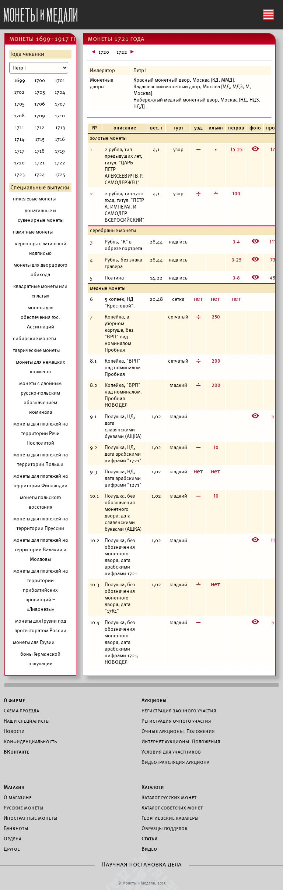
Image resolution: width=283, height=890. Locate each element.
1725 (60, 174)
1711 (19, 127)
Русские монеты (23, 808)
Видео (149, 849)
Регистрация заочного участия (179, 710)
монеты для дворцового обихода (40, 270)
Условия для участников (171, 752)
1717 (19, 151)
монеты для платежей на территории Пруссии (40, 523)
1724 (39, 174)
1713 (60, 127)
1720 (19, 163)
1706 (39, 104)
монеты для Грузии (34, 642)
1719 (60, 151)
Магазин (14, 787)
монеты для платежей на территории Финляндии (40, 481)
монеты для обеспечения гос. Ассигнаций (40, 317)
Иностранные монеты (30, 818)
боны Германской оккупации (40, 659)
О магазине (18, 797)
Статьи (150, 838)
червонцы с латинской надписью (40, 248)
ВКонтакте (16, 752)
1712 (40, 127)
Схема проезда (21, 710)
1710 (60, 116)
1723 (19, 174)
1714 (19, 139)
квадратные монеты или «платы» (40, 291)
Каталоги (153, 787)
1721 (40, 163)
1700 (39, 80)
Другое (12, 849)
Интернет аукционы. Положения (181, 741)
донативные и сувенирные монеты (40, 215)
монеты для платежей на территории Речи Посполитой (40, 433)
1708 (19, 116)
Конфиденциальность (30, 741)
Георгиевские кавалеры (170, 818)
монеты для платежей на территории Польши (40, 459)
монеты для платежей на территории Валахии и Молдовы (40, 549)
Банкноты (16, 828)
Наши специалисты (27, 721)
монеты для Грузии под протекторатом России (40, 626)
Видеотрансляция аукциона (175, 762)
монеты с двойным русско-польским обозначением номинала (40, 397)
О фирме (14, 700)
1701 (60, 80)
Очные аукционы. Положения (178, 731)
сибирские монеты (34, 338)
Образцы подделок (165, 828)
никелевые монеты (34, 199)
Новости (14, 731)
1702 (19, 92)
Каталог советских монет (172, 808)
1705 (19, 104)
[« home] (40, 13)
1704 (60, 92)
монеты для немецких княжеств (40, 367)
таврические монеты (36, 350)
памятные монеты (33, 232)
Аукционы (154, 700)
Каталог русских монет (169, 797)
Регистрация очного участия (176, 721)
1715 (40, 139)
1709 (39, 116)
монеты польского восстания (40, 502)
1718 (40, 151)
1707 (60, 104)
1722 (60, 163)
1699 (19, 80)
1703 (40, 92)
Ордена (12, 838)
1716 (60, 139)
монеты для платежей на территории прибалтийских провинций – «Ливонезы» (40, 590)
